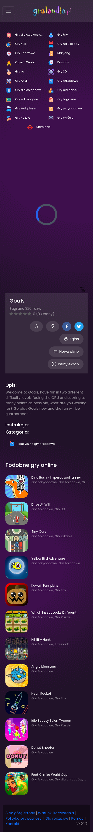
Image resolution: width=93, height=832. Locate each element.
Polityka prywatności (23, 818)
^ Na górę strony (20, 813)
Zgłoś (74, 338)
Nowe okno (69, 351)
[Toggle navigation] (8, 10)
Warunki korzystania (56, 813)
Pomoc (77, 818)
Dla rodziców (56, 818)
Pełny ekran (68, 364)
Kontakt (12, 823)
